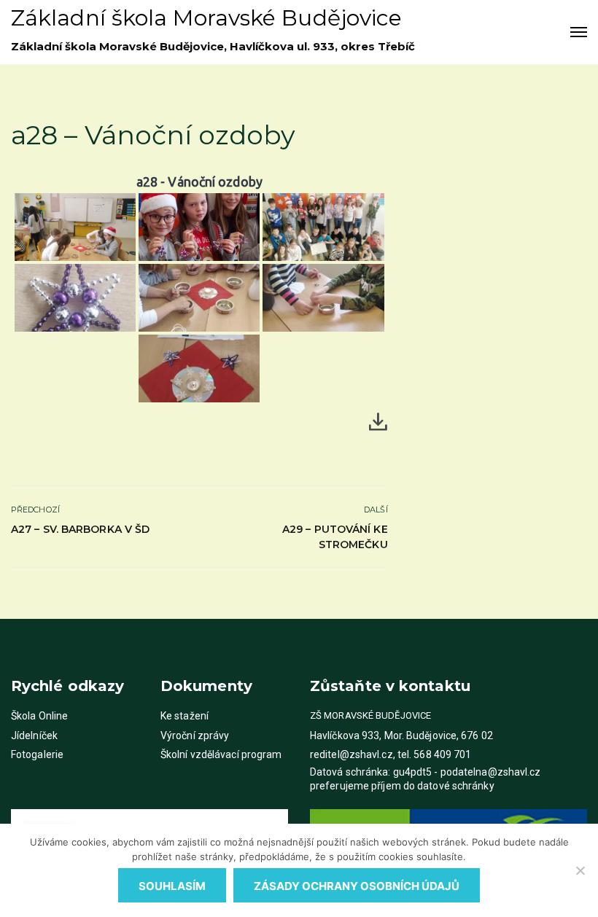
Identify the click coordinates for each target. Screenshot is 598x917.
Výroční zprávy (194, 735)
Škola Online (39, 716)
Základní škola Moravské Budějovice (206, 17)
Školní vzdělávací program (221, 754)
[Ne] (579, 870)
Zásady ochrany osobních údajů (356, 886)
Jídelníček (34, 735)
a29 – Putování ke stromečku (334, 537)
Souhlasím (172, 886)
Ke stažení (184, 716)
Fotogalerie (37, 754)
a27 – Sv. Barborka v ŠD (80, 529)
